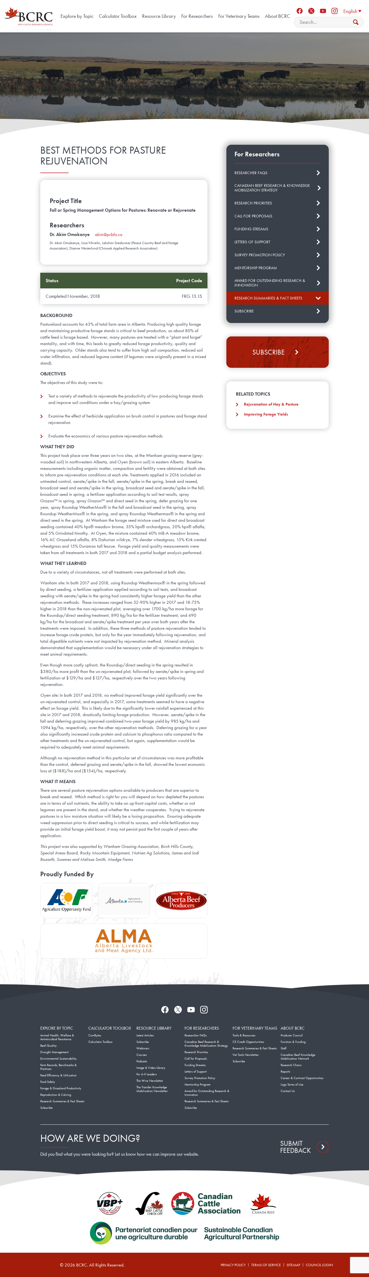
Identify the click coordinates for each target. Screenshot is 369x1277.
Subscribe (268, 352)
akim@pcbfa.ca (108, 234)
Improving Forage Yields (266, 414)
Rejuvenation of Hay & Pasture (271, 404)
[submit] (355, 22)
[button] (352, 11)
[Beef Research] (29, 16)
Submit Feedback (295, 1147)
